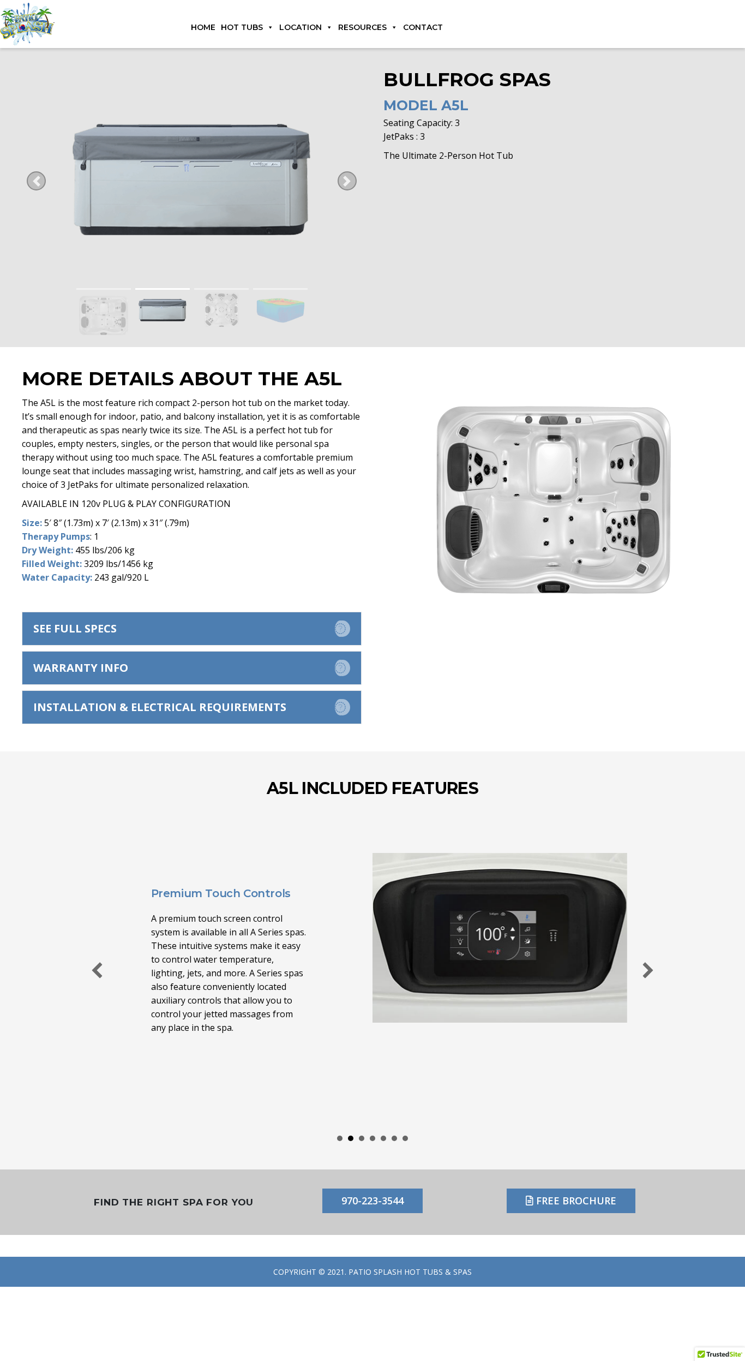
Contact (423, 27)
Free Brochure (574, 1200)
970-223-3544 (372, 1200)
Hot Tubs (242, 27)
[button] (191, 628)
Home (203, 27)
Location (300, 27)
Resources (362, 27)
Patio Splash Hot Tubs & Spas (410, 1272)
